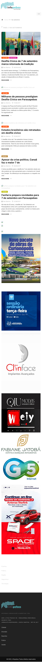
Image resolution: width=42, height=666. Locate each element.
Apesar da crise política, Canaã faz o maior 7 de (19, 161)
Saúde (3, 644)
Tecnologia (4, 583)
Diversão (4, 631)
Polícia (3, 640)
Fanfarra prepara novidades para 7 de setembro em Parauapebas (20, 196)
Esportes (4, 636)
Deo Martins (7, 67)
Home (6, 20)
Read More (5, 80)
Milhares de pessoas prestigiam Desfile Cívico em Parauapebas (19, 98)
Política (3, 570)
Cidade (4, 191)
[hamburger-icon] (39, 13)
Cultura (5, 57)
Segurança (4, 579)
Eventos (4, 566)
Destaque (13, 57)
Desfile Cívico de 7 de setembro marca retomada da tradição (19, 62)
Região (4, 156)
